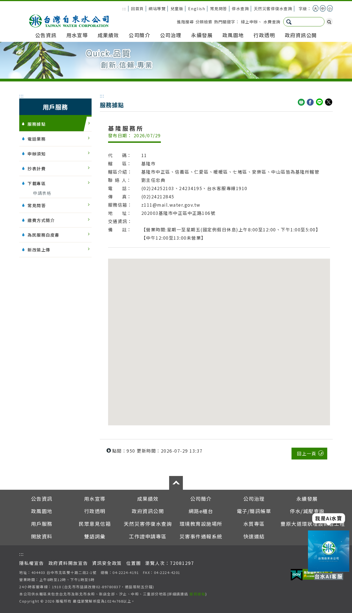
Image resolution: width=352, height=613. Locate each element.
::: (124, 8)
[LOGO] (69, 19)
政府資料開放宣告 (68, 563)
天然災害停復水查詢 (273, 8)
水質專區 (254, 523)
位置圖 (133, 563)
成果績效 (108, 35)
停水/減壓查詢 (307, 511)
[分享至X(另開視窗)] (329, 102)
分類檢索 (204, 21)
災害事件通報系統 (201, 536)
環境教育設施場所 (201, 523)
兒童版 (176, 8)
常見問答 (218, 8)
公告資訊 (46, 35)
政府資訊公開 (301, 35)
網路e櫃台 (201, 511)
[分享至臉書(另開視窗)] (310, 102)
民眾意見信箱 (95, 523)
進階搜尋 (185, 21)
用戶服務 (42, 523)
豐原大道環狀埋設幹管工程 (312, 523)
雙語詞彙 (95, 536)
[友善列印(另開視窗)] (301, 102)
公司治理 (171, 35)
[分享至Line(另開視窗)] (320, 102)
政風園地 (233, 35)
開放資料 (42, 536)
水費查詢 (271, 21)
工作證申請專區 (148, 536)
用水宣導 (77, 35)
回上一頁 (306, 453)
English (196, 8)
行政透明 (264, 35)
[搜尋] (329, 21)
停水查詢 (240, 8)
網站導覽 (157, 8)
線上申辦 (249, 21)
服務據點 (197, 593)
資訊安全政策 (107, 563)
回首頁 (137, 8)
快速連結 (254, 536)
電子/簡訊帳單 (254, 511)
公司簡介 (139, 35)
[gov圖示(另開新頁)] (296, 575)
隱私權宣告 (31, 563)
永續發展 (202, 35)
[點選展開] (176, 483)
